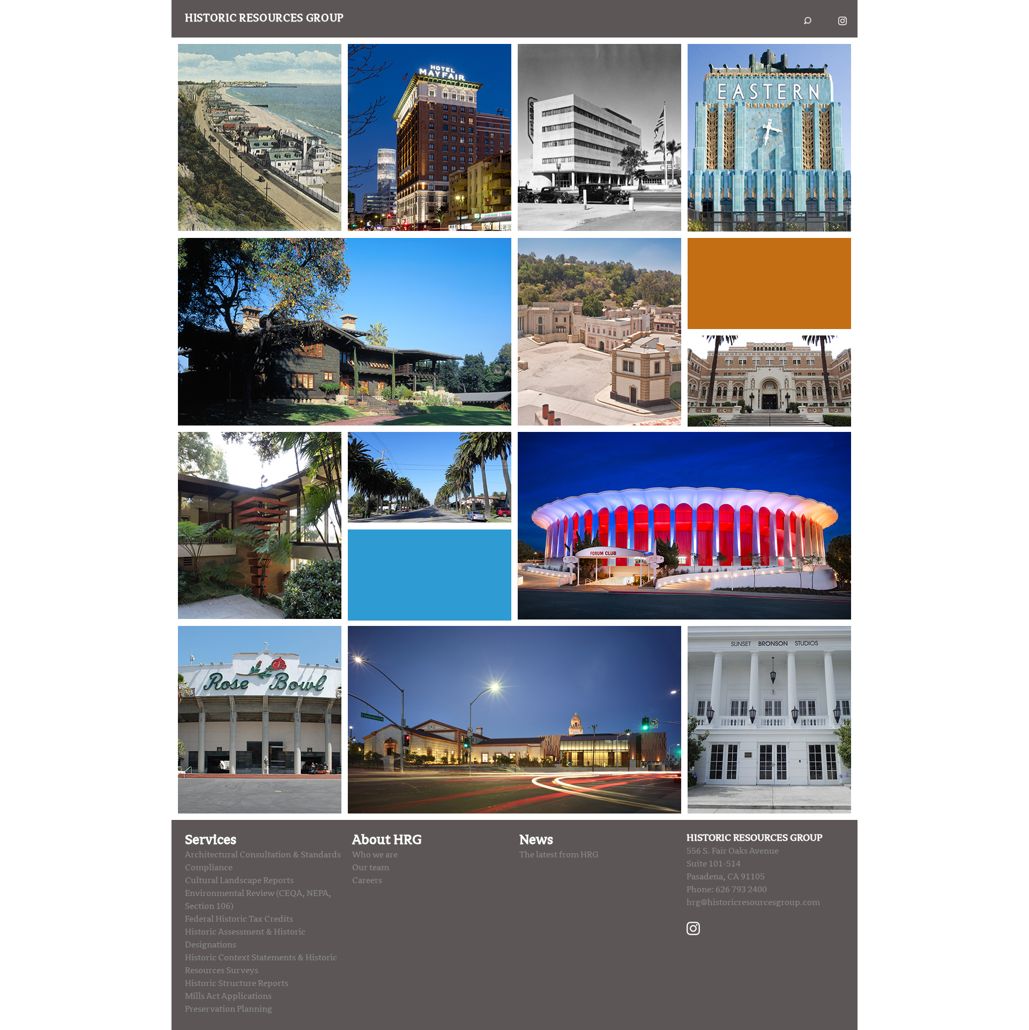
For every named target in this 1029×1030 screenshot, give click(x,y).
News (536, 839)
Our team (370, 867)
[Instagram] (693, 928)
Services (210, 839)
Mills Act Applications (228, 996)
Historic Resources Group (264, 18)
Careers (367, 880)
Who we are (375, 855)
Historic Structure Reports (236, 983)
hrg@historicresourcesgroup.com (753, 902)
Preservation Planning (228, 1009)
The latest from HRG (559, 855)
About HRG (387, 839)
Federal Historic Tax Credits (239, 919)
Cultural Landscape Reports (239, 880)
